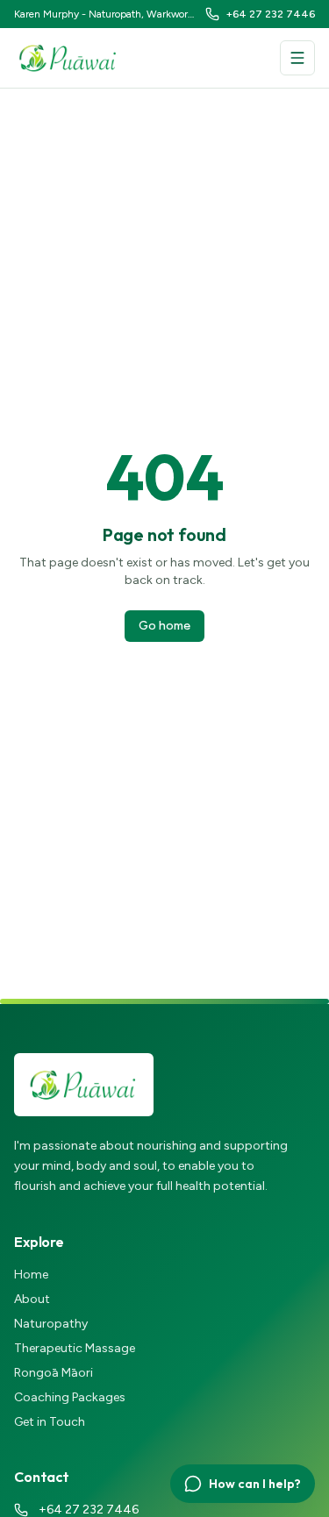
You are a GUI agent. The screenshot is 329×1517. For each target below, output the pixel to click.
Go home (164, 625)
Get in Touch (49, 1421)
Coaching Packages (69, 1397)
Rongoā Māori (53, 1372)
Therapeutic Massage (74, 1348)
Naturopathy (51, 1323)
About (32, 1299)
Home (31, 1274)
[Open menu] (297, 57)
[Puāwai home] (68, 58)
